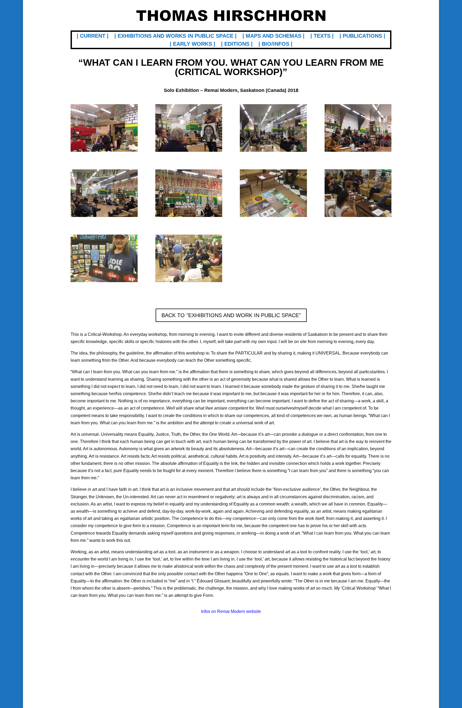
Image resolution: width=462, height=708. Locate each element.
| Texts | (322, 36)
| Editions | (237, 44)
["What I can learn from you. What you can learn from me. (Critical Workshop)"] (104, 151)
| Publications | (362, 36)
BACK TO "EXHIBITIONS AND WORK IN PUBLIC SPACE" (231, 315)
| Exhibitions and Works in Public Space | (175, 36)
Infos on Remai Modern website (231, 611)
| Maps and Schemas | (273, 36)
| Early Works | (192, 44)
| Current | (93, 36)
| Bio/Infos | (275, 44)
